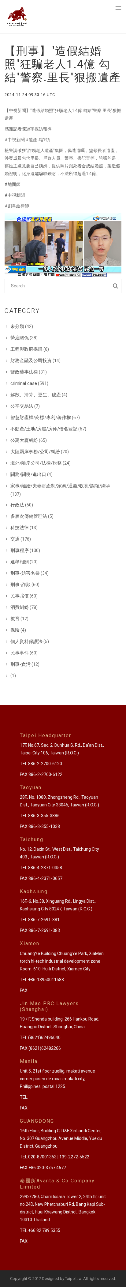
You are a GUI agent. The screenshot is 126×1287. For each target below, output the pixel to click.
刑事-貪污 (20, 664)
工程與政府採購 (26, 349)
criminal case (23, 383)
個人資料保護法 (26, 641)
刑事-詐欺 (20, 584)
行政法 (17, 505)
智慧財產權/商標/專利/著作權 (40, 417)
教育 (15, 619)
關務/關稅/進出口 (28, 474)
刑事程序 (19, 550)
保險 (15, 630)
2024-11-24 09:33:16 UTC (30, 94)
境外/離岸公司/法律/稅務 (36, 463)
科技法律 (19, 527)
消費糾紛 (19, 607)
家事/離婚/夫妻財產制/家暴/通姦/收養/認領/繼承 (60, 486)
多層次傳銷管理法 (28, 516)
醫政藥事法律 (24, 372)
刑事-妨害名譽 (25, 573)
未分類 (17, 326)
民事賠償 (19, 596)
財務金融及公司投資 (31, 360)
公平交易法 (21, 406)
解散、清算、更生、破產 (35, 395)
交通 (15, 539)
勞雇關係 (19, 338)
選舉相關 (19, 562)
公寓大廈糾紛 (24, 440)
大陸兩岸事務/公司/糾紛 (35, 451)
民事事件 (19, 653)
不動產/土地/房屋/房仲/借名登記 (43, 429)
